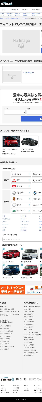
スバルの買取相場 (28, 327)
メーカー (6, 109)
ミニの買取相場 (28, 342)
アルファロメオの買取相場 (31, 352)
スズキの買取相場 (28, 317)
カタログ (25, 9)
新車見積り (16, 390)
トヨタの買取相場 (28, 309)
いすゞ (4, 216)
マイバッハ (24, 224)
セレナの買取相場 (4, 344)
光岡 (3, 230)
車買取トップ (3, 306)
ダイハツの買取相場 (29, 322)
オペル (4, 227)
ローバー (23, 227)
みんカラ (26, 390)
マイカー (26, 388)
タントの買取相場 (4, 341)
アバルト (23, 230)
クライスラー (25, 221)
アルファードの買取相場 (6, 331)
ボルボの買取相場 (28, 355)
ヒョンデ (5, 224)
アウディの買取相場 (29, 340)
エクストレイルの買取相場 (7, 346)
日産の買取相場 (28, 319)
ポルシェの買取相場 (29, 345)
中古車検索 (36, 9)
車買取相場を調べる (31, 303)
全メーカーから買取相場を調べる (33, 306)
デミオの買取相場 (4, 349)
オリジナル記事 (5, 392)
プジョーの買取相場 (29, 347)
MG (40, 227)
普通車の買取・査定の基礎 (7, 309)
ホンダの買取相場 (28, 314)
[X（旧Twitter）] (21, 379)
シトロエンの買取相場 (30, 350)
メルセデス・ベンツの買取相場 (32, 332)
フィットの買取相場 (5, 336)
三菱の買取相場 (28, 329)
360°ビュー (14, 9)
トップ (4, 9)
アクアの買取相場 (4, 328)
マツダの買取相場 (28, 324)
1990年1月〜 (29, 72)
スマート (23, 216)
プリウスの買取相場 (5, 326)
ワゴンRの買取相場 (5, 338)
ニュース (3, 390)
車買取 (15, 392)
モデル (28, 109)
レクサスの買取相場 (29, 311)
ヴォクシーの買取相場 (6, 333)
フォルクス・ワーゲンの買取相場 (33, 334)
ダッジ (4, 221)
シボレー (23, 219)
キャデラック (6, 219)
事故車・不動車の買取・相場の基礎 (9, 311)
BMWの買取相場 (28, 337)
